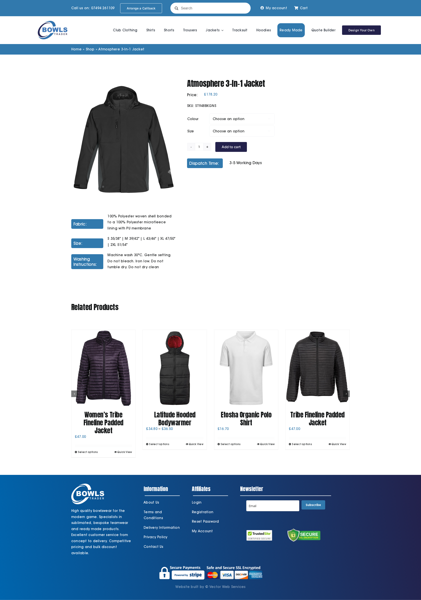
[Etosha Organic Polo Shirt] (246, 368)
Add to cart (231, 147)
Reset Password (205, 521)
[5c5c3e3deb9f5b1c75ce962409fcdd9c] (123, 139)
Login (197, 502)
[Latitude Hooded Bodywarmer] (175, 368)
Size (190, 131)
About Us (151, 502)
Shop (90, 49)
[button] (74, 394)
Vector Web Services (227, 587)
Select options (88, 452)
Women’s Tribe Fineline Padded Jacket (103, 422)
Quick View (124, 452)
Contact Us (153, 547)
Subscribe (313, 505)
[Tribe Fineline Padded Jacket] (317, 368)
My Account (202, 531)
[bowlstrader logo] (52, 20)
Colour (192, 119)
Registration (202, 512)
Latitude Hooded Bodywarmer (175, 419)
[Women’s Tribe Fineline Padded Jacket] (103, 368)
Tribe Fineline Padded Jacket (317, 419)
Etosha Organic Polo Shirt (246, 419)
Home (76, 49)
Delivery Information (162, 527)
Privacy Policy (155, 537)
